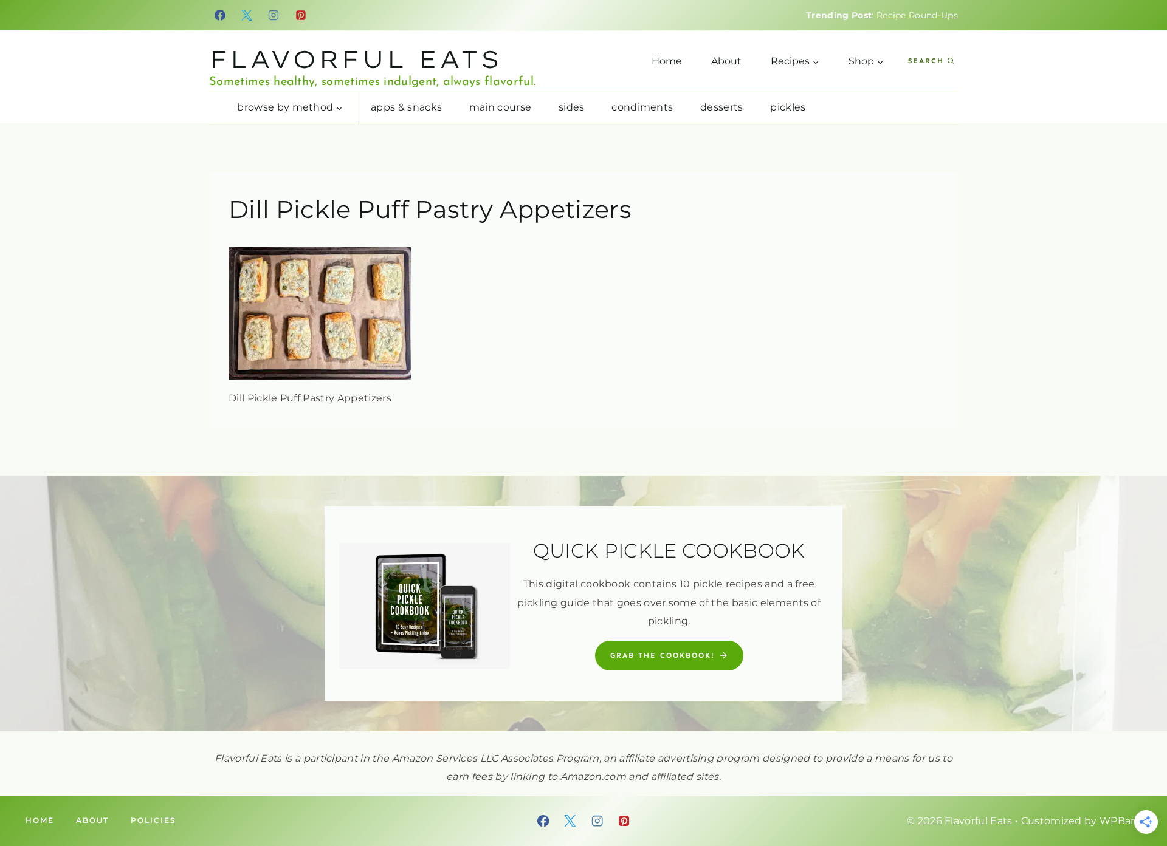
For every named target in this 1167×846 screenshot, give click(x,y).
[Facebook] (220, 15)
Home (667, 61)
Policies (153, 820)
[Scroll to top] (1139, 800)
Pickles (787, 107)
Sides (572, 107)
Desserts (721, 107)
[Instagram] (274, 15)
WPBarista (1126, 821)
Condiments (642, 107)
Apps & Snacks (406, 107)
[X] (247, 15)
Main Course (500, 107)
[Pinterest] (301, 15)
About (726, 61)
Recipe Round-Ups (917, 15)
